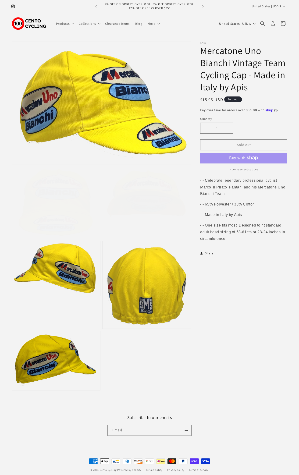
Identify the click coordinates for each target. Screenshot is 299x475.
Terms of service (199, 469)
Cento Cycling (108, 469)
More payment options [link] (243, 169)
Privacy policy (175, 469)
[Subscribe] (186, 430)
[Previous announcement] (96, 6)
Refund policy (154, 469)
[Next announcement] (203, 6)
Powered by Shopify (129, 469)
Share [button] (209, 253)
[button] (64, 23)
